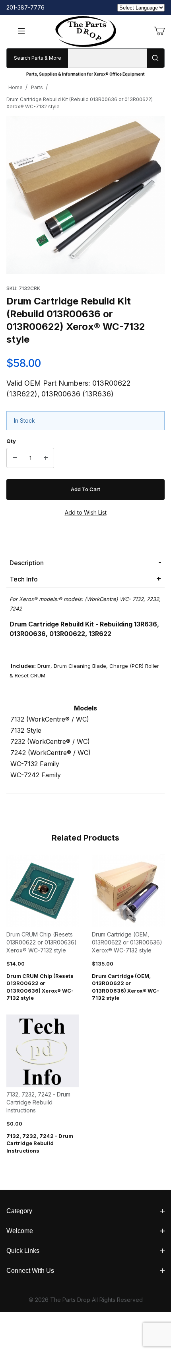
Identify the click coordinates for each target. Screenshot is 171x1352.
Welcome (19, 1230)
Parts (37, 87)
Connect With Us (30, 1270)
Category (19, 1211)
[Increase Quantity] (46, 458)
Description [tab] (27, 563)
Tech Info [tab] (24, 579)
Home (15, 87)
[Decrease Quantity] (15, 458)
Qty (11, 441)
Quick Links (22, 1250)
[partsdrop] (86, 30)
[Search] (155, 58)
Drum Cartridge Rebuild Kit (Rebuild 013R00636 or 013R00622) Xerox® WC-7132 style (79, 102)
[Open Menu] (21, 31)
